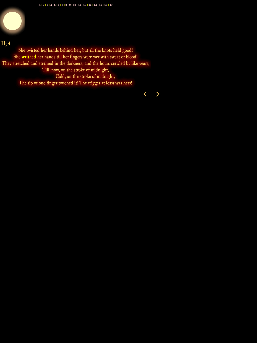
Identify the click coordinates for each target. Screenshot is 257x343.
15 (100, 5)
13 (90, 5)
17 (111, 5)
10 (74, 5)
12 (84, 5)
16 (105, 5)
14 (95, 5)
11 (79, 5)
